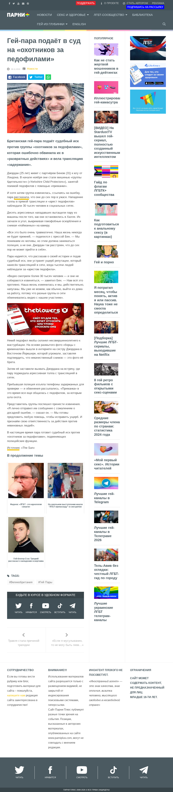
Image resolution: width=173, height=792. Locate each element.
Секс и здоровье (71, 15)
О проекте (111, 3)
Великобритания (21, 582)
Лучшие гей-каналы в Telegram (104, 498)
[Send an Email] (23, 3)
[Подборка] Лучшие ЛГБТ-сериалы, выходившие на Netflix (106, 346)
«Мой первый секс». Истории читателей (106, 464)
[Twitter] (14, 3)
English (79, 24)
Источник (13, 447)
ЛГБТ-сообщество (109, 15)
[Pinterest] (28, 3)
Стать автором (137, 3)
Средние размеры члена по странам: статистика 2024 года (107, 426)
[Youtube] (18, 3)
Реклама (158, 3)
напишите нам (16, 695)
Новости (44, 15)
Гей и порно (104, 262)
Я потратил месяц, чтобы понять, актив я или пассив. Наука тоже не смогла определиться (106, 300)
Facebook (19, 77)
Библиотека (142, 15)
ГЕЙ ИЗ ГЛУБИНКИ (50, 24)
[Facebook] (10, 3)
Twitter (38, 77)
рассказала (21, 197)
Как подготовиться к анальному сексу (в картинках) (106, 228)
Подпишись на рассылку (145, 7)
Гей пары (46, 582)
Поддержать (86, 3)
